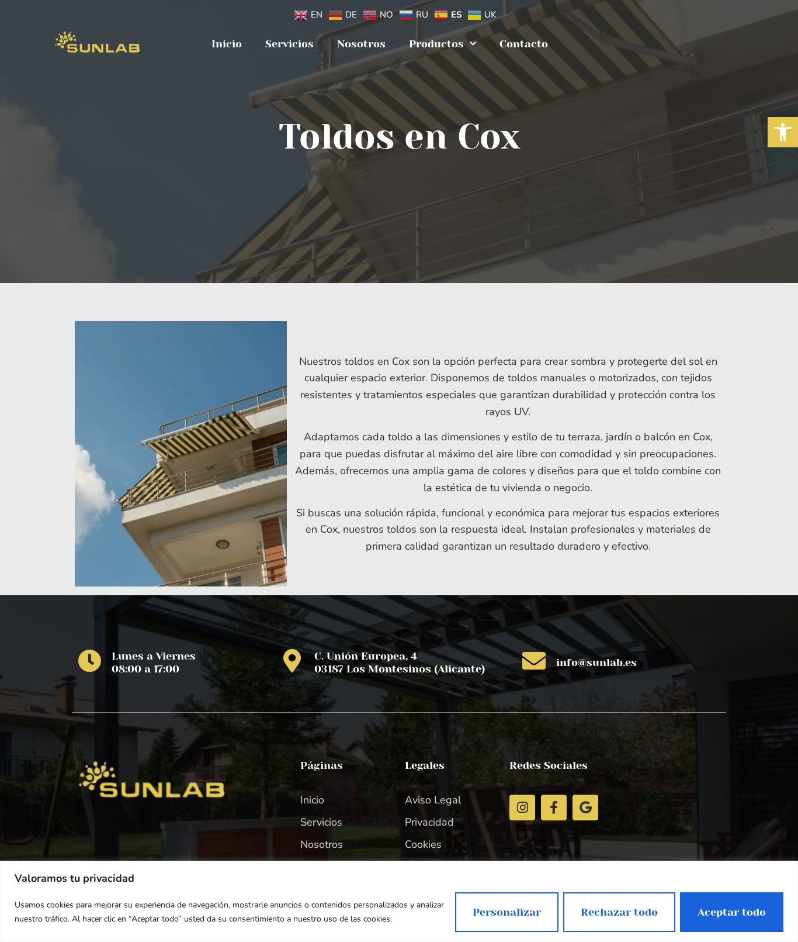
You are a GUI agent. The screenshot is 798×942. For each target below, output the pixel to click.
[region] (399, 901)
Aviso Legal (433, 800)
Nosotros (361, 44)
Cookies (423, 844)
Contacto (523, 44)
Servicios (289, 44)
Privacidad (429, 822)
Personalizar (507, 912)
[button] (783, 132)
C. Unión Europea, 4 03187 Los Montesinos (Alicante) (399, 662)
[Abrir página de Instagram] (522, 807)
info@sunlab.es (596, 662)
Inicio (226, 44)
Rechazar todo (619, 912)
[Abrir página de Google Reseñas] (585, 807)
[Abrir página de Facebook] (554, 807)
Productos (436, 44)
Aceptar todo (732, 912)
